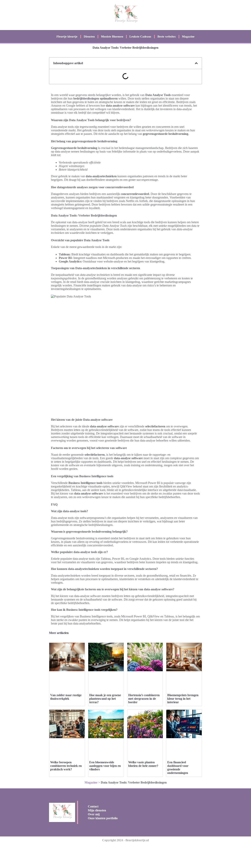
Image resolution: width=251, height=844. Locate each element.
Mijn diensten (97, 810)
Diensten (89, 36)
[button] (196, 63)
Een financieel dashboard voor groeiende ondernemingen (177, 768)
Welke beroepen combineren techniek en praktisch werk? (66, 766)
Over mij (94, 814)
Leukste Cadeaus (140, 36)
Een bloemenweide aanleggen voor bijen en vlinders (105, 766)
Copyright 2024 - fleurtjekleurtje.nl (125, 840)
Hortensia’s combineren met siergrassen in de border (144, 698)
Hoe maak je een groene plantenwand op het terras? (105, 698)
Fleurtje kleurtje (66, 36)
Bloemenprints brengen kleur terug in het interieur (182, 698)
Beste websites (166, 36)
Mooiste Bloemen (112, 36)
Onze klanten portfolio (103, 818)
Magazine (188, 36)
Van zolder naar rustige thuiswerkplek (66, 696)
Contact (93, 806)
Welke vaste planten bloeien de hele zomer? (143, 764)
